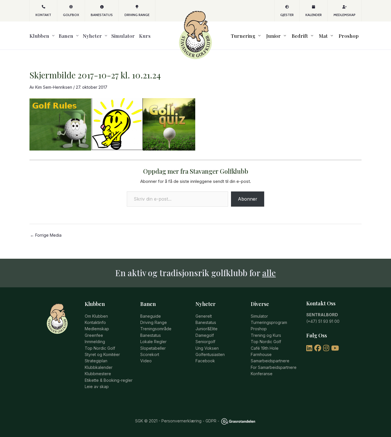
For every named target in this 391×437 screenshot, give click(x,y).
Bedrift (300, 35)
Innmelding (95, 341)
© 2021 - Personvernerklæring (172, 420)
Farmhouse (261, 354)
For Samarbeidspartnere (274, 367)
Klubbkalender (98, 367)
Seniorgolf (205, 341)
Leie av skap (97, 386)
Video (146, 360)
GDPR (211, 420)
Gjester (287, 15)
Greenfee (94, 335)
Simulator (123, 35)
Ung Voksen (207, 348)
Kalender (313, 15)
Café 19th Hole (265, 348)
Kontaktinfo (95, 322)
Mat (323, 35)
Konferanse (261, 373)
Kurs (145, 35)
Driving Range (137, 15)
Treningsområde (155, 328)
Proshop (349, 35)
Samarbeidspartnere (270, 360)
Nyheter (92, 35)
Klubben (39, 35)
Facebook (205, 360)
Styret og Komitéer (102, 354)
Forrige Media (46, 235)
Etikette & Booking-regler (109, 380)
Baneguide (150, 316)
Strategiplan (96, 360)
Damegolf (205, 335)
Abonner (247, 199)
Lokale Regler (153, 341)
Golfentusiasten (210, 354)
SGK (139, 420)
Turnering (243, 35)
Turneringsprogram (269, 322)
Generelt (204, 316)
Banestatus (102, 15)
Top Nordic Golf (100, 348)
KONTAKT (43, 15)
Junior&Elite (207, 328)
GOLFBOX (71, 15)
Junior (273, 35)
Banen (66, 35)
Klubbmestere (98, 373)
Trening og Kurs (266, 335)
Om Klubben (96, 316)
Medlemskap (344, 15)
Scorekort (149, 354)
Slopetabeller (153, 348)
